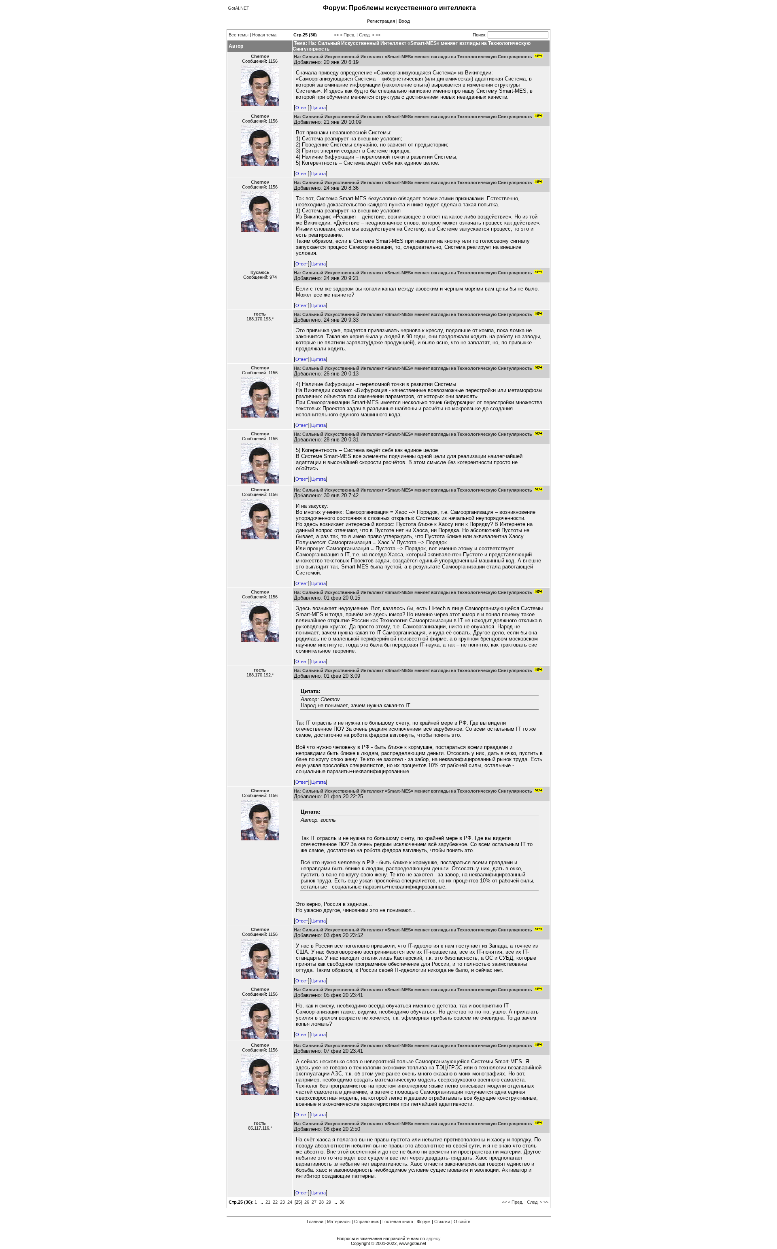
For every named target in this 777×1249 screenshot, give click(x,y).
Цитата (318, 107)
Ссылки (442, 1221)
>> (378, 34)
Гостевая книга (397, 1221)
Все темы (238, 34)
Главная (315, 1221)
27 (314, 1202)
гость (260, 314)
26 (306, 1202)
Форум (424, 1221)
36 (342, 1202)
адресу (433, 1238)
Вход (404, 21)
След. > (366, 34)
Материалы (338, 1221)
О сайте (462, 1221)
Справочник (366, 1221)
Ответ (301, 107)
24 (289, 1202)
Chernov (260, 56)
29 (328, 1202)
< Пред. (347, 34)
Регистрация (381, 21)
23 (282, 1202)
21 (267, 1202)
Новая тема (264, 34)
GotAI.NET (238, 8)
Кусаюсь (260, 272)
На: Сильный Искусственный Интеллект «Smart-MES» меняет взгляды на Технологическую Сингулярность (413, 56)
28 (321, 1202)
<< (336, 34)
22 (275, 1202)
